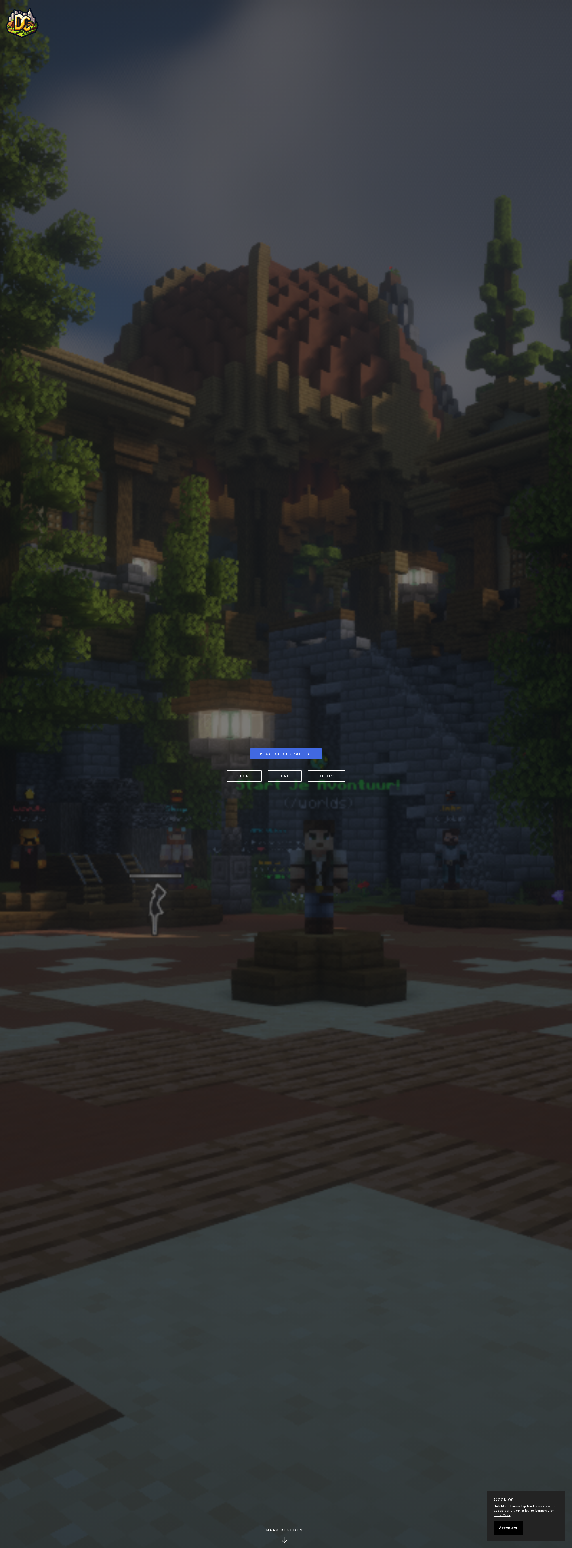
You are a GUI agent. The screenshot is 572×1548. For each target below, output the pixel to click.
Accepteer (508, 1527)
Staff (285, 776)
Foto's (327, 776)
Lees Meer (502, 1515)
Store (244, 776)
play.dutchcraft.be (286, 753)
